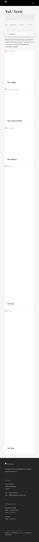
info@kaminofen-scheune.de (17, 495)
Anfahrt (7, 488)
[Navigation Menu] (33, 3)
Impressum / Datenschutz (11, 532)
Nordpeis (21, 25)
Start (6, 25)
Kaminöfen (13, 25)
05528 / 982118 (13, 493)
